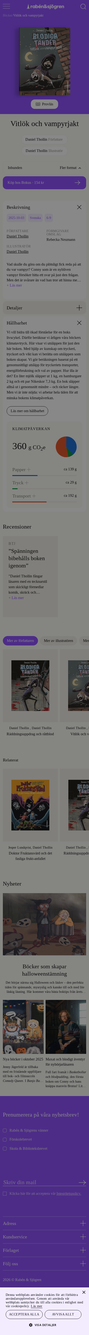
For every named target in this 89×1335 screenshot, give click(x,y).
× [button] (83, 1292)
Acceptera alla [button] (24, 1314)
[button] (44, 1325)
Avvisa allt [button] (63, 1314)
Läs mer (75, 1305)
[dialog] (44, 667)
